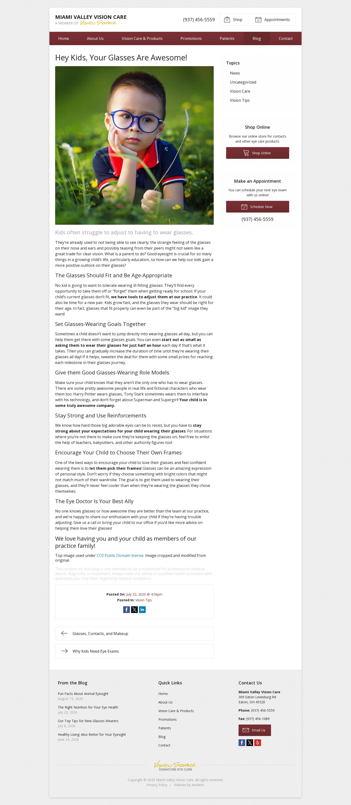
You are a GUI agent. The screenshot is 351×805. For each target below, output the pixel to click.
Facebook (242, 742)
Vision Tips (143, 600)
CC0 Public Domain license (120, 555)
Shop (237, 19)
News (235, 73)
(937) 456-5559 (199, 19)
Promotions (191, 38)
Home (63, 38)
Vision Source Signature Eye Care (175, 765)
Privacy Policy (156, 785)
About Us (95, 38)
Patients (227, 38)
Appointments (276, 19)
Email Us (258, 730)
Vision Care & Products (142, 38)
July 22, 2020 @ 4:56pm (144, 594)
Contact (286, 38)
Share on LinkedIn (142, 609)
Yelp (257, 742)
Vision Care (240, 91)
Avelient (198, 785)
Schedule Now (260, 206)
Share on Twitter (134, 609)
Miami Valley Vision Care (174, 780)
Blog (257, 38)
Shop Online (261, 153)
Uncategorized (243, 82)
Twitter (249, 742)
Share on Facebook (126, 609)
